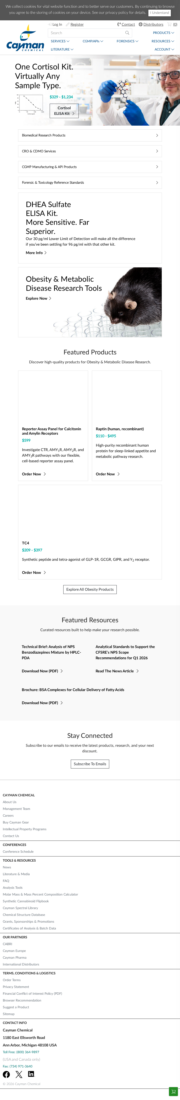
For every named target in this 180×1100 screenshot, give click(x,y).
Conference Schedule (18, 851)
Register (77, 24)
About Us (9, 802)
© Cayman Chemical (21, 1084)
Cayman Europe (14, 951)
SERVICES (58, 41)
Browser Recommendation (22, 1000)
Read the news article (115, 671)
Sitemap (9, 1014)
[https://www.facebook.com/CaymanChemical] (6, 1074)
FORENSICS (126, 41)
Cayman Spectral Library (20, 908)
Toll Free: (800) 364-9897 (21, 1052)
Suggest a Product (16, 1007)
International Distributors (21, 964)
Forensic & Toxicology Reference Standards (53, 182)
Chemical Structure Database (24, 915)
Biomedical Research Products (43, 135)
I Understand (159, 13)
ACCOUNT (162, 49)
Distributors (153, 24)
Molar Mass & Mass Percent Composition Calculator (40, 894)
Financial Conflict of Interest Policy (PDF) (32, 993)
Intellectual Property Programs (24, 829)
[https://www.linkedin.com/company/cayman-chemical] (31, 1074)
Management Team (16, 809)
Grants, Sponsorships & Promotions (28, 921)
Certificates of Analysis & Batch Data (29, 928)
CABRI (7, 944)
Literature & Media (16, 874)
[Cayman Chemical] (25, 37)
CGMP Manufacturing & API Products (49, 167)
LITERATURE (60, 49)
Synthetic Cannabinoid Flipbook (26, 901)
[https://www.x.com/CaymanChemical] (18, 1074)
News (7, 867)
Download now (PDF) (40, 671)
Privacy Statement (16, 987)
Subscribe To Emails (90, 764)
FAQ (6, 881)
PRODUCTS (161, 33)
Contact (128, 24)
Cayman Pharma (14, 957)
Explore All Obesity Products (90, 589)
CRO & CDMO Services (39, 151)
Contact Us (11, 836)
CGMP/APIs (91, 41)
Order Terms (12, 980)
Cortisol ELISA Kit (62, 111)
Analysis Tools (12, 887)
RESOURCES (161, 41)
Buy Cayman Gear (16, 822)
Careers (8, 815)
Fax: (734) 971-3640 (17, 1066)
